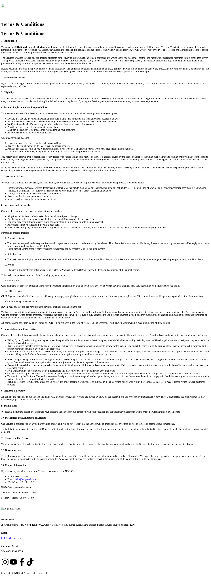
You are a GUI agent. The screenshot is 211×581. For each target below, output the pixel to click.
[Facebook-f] (22, 562)
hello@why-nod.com (25, 479)
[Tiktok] (30, 562)
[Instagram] (5, 562)
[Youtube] (13, 562)
